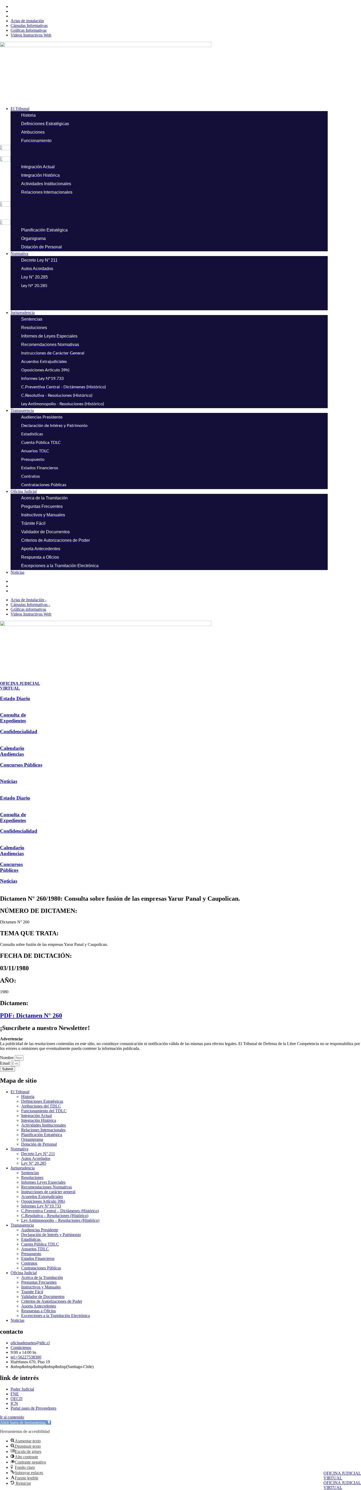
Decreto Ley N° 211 (38, 1153)
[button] (186, 108)
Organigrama (32, 1139)
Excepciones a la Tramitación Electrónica (55, 1315)
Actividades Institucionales (43, 1125)
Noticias (8, 781)
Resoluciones (32, 1177)
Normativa (19, 1149)
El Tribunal (20, 1092)
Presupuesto (31, 1253)
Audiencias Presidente (39, 1230)
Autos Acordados (35, 1158)
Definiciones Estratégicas (42, 1101)
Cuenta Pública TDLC (40, 1244)
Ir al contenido (12, 1417)
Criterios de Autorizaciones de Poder (51, 1301)
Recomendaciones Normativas (46, 1187)
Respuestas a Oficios (38, 1311)
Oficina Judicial (24, 1272)
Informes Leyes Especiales (43, 1182)
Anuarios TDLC (35, 1249)
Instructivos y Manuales (41, 1287)
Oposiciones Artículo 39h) (43, 1201)
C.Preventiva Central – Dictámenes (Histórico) (60, 1211)
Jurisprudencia (23, 1168)
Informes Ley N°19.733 (41, 1206)
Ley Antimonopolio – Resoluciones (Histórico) (60, 1220)
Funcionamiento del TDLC (44, 1111)
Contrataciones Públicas (41, 1268)
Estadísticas (31, 1239)
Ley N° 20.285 (33, 1163)
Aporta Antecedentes (38, 1306)
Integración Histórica (38, 1120)
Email (5, 1063)
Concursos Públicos (21, 765)
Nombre (7, 1057)
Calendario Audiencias (12, 751)
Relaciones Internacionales (43, 1130)
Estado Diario (15, 698)
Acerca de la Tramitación (42, 1277)
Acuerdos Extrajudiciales (42, 1196)
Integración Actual (36, 1115)
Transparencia (22, 1225)
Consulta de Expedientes (13, 717)
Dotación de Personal (39, 1144)
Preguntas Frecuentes (39, 1282)
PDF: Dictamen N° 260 (31, 1015)
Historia (27, 1096)
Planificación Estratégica (41, 1134)
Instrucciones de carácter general (48, 1192)
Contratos (29, 1263)
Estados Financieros (37, 1258)
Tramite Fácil (32, 1291)
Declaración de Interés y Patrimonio (51, 1234)
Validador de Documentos (42, 1296)
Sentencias (30, 1172)
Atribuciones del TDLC (41, 1106)
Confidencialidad (18, 731)
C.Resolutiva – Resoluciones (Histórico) (54, 1215)
